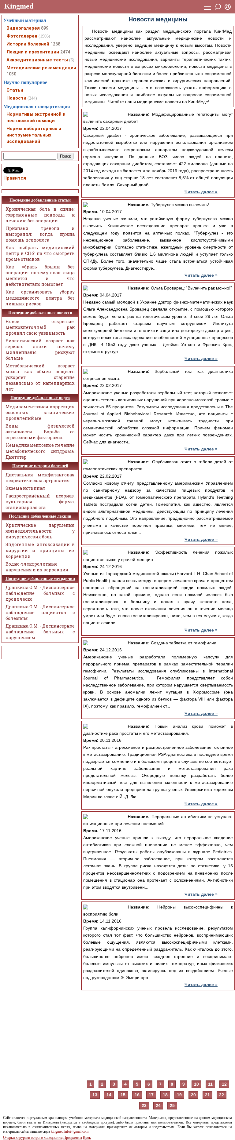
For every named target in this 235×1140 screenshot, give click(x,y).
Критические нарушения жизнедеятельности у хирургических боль (40, 531)
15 (123, 1094)
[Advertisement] (158, 1034)
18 (165, 1094)
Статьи (14, 90)
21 (207, 1094)
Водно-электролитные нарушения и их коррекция (37, 567)
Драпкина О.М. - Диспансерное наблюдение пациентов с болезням (40, 612)
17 (151, 1094)
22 (221, 1094)
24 (158, 1105)
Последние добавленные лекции (40, 516)
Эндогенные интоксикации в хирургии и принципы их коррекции (40, 550)
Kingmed (18, 6)
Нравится (14, 178)
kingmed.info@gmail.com (69, 1131)
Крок (87, 1137)
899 (44, 28)
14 (108, 1094)
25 (172, 1105)
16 (137, 1094)
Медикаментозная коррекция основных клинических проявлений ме (40, 412)
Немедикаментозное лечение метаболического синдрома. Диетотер (40, 451)
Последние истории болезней (40, 466)
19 (179, 1094)
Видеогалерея (23, 28)
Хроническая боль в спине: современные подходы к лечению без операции (40, 215)
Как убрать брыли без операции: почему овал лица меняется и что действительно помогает (40, 275)
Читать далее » (201, 191)
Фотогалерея (21, 36)
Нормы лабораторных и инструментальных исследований (33, 135)
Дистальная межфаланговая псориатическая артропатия (40, 477)
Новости (16, 98)
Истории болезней (27, 44)
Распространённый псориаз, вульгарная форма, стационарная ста (40, 501)
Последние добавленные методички (40, 578)
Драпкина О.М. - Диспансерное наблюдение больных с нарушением (40, 631)
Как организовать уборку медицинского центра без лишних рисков (40, 297)
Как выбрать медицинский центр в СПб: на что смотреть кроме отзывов (40, 253)
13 (94, 1094)
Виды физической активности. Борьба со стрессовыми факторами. (40, 431)
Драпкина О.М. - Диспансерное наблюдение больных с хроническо (40, 593)
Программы (72, 1137)
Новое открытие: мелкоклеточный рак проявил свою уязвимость (40, 327)
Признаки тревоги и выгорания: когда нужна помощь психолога (40, 234)
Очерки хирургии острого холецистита (32, 1137)
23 (144, 1105)
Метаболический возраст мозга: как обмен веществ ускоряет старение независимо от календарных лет (40, 377)
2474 (65, 51)
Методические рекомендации (41, 68)
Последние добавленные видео (40, 397)
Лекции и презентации (32, 52)
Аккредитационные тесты (37, 60)
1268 (55, 44)
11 (210, 1084)
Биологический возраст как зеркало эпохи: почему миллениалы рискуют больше (40, 349)
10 (196, 1084)
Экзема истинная (25, 488)
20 (193, 1094)
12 (224, 1084)
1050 (11, 73)
